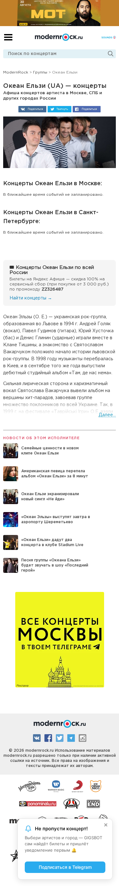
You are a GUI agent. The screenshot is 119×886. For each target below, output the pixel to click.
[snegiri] (71, 803)
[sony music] (77, 785)
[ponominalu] (37, 803)
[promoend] (93, 803)
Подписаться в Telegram (65, 867)
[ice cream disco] (95, 785)
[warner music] (56, 785)
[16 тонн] (29, 785)
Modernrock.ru (59, 37)
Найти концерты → (31, 298)
